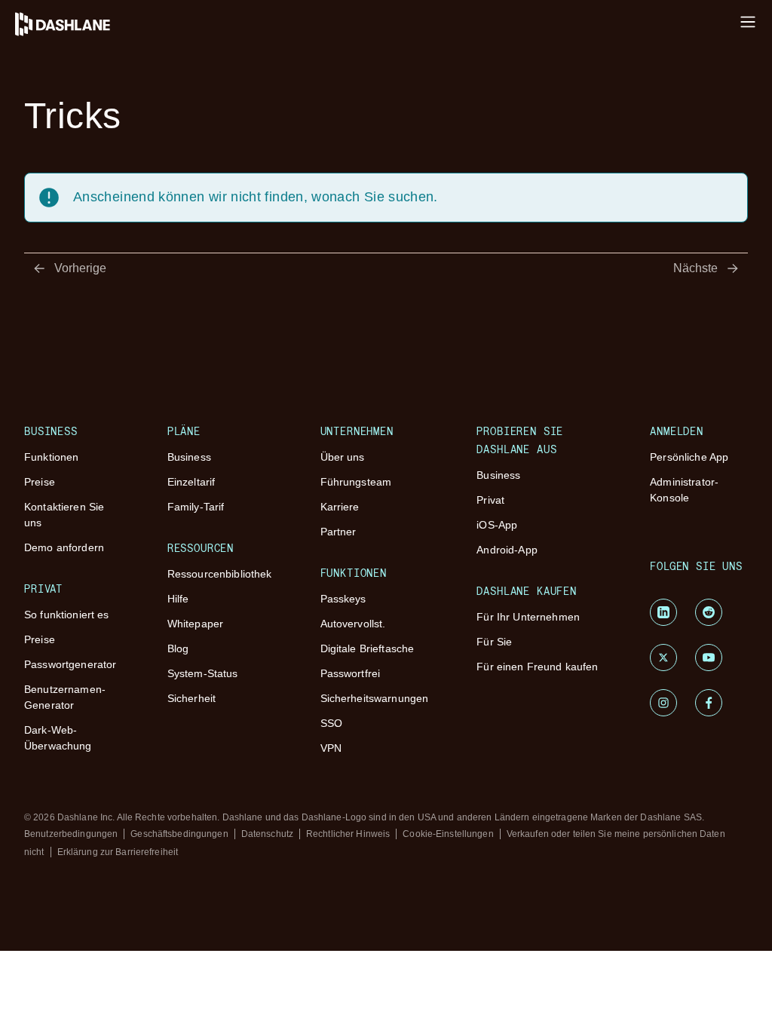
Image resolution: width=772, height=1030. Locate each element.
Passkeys (343, 599)
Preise (39, 482)
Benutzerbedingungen (71, 834)
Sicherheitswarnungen (374, 698)
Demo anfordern (64, 547)
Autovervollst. (353, 624)
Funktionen (51, 457)
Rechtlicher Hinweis (348, 834)
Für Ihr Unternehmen (528, 617)
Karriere (340, 507)
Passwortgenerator (70, 664)
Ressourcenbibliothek (219, 574)
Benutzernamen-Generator (65, 697)
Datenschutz (267, 834)
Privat (490, 500)
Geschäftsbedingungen (179, 834)
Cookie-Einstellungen (448, 834)
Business (189, 457)
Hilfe (178, 599)
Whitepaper (195, 624)
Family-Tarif (196, 507)
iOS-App (496, 525)
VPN (331, 748)
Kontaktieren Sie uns (64, 515)
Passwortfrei (350, 673)
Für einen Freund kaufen (537, 667)
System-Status (202, 673)
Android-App (507, 550)
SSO (331, 723)
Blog (178, 648)
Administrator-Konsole (684, 490)
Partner (338, 532)
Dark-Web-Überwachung (58, 738)
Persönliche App (689, 457)
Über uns (342, 457)
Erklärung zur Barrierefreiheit (118, 852)
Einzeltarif (191, 482)
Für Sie (494, 642)
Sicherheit (191, 698)
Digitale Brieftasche (367, 648)
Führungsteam (356, 482)
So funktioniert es (66, 614)
